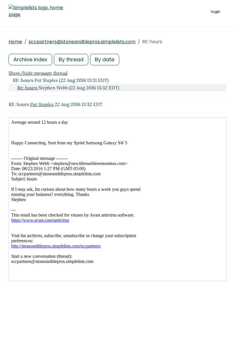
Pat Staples (42, 104)
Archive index (30, 59)
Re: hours (27, 88)
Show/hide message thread (38, 73)
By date (104, 59)
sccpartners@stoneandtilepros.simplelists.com (82, 41)
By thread (71, 59)
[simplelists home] (36, 11)
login (215, 11)
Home (15, 41)
